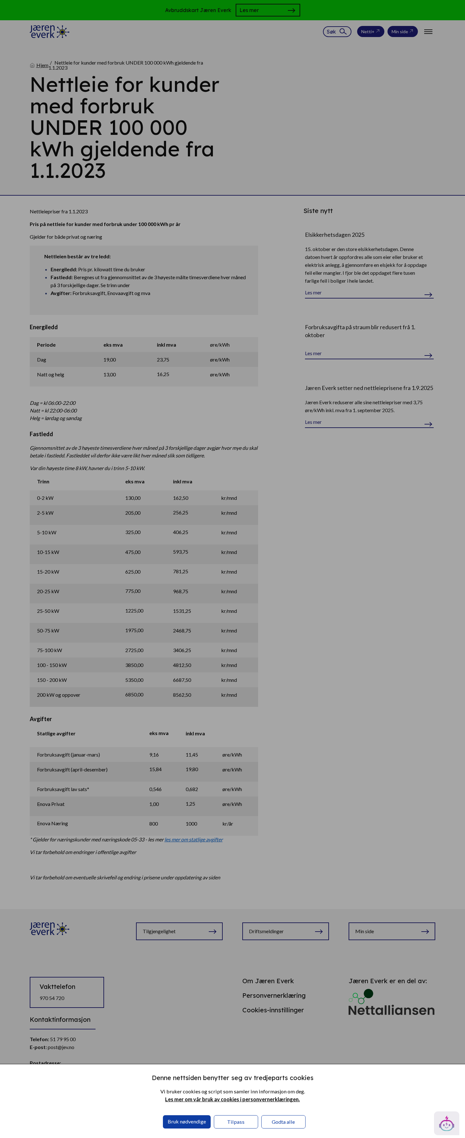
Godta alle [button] (283, 1122)
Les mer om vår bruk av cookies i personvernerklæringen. (232, 1099)
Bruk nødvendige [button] (187, 1121)
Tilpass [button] (236, 1122)
